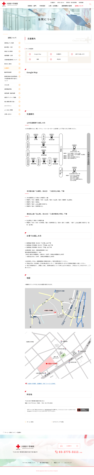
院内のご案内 (7, 64)
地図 (38, 59)
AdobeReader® (48, 409)
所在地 (58, 59)
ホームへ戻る (30, 422)
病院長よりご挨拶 (9, 43)
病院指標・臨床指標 (9, 93)
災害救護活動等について (10, 60)
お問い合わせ (60, 2)
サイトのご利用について (29, 462)
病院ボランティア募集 (10, 97)
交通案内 (52, 2)
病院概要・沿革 (8, 55)
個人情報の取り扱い (9, 101)
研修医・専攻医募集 (71, 2)
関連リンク (57, 462)
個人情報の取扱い (44, 462)
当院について (12, 38)
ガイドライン (7, 106)
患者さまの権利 (8, 51)
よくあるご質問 (8, 110)
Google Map (37, 54)
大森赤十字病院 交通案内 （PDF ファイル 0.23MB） (42, 383)
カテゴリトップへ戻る (58, 422)
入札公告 (6, 85)
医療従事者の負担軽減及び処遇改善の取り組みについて (10, 78)
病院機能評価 (7, 89)
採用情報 (81, 2)
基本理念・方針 (8, 47)
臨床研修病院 (7, 72)
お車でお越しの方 (79, 54)
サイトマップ (68, 462)
